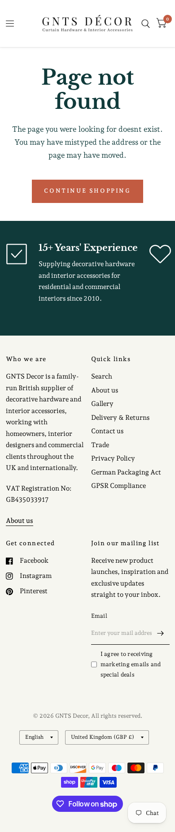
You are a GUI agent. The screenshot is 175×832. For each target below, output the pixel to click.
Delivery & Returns (120, 418)
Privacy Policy (113, 458)
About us (104, 390)
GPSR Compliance (118, 486)
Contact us (107, 431)
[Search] (145, 23)
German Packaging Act (126, 472)
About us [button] (19, 521)
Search (101, 376)
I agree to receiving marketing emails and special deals (131, 664)
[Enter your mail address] (161, 633)
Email (99, 615)
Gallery (102, 404)
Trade (100, 445)
